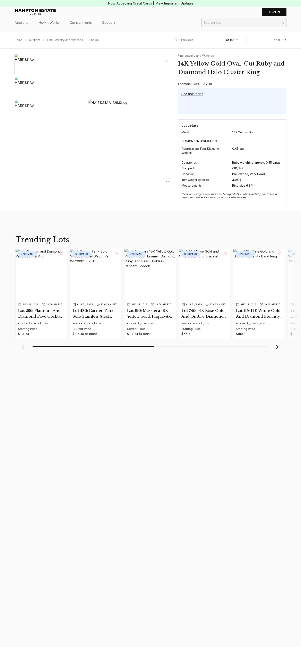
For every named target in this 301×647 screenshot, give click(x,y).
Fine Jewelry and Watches (65, 40)
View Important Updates (174, 3)
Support (108, 22)
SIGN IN (274, 12)
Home (19, 40)
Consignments (81, 22)
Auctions (21, 22)
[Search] (282, 22)
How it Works (49, 22)
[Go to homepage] (36, 12)
